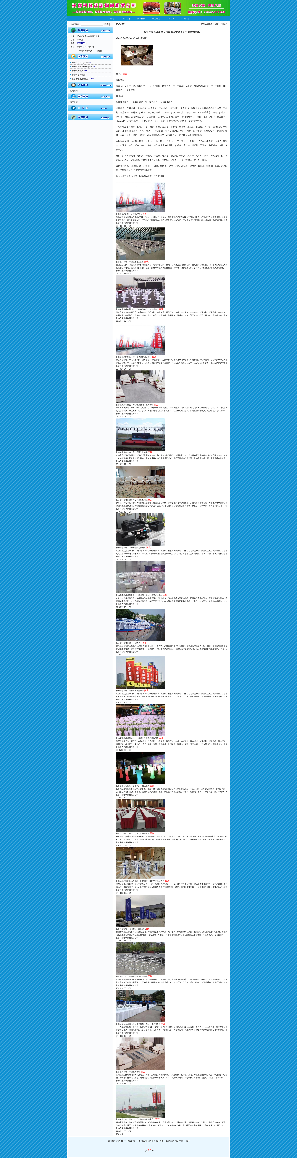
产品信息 (127, 18)
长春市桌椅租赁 (78, 74)
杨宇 (188, 1141)
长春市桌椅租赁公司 (80, 62)
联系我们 (185, 18)
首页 (112, 18)
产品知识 (156, 18)
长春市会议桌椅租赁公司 (82, 66)
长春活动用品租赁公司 (81, 78)
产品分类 (141, 18)
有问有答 (170, 18)
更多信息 (119, 1134)
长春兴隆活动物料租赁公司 (127, 223)
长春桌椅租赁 (77, 70)
